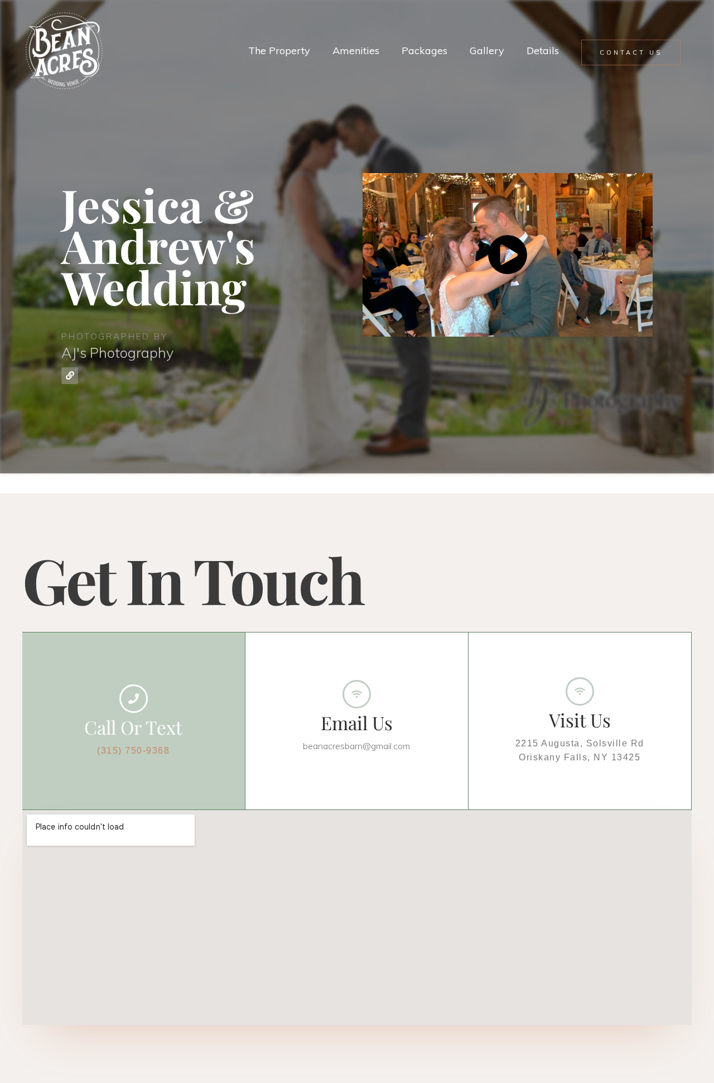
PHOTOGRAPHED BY (114, 336)
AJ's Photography (117, 352)
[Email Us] (356, 694)
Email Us (357, 722)
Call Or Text (133, 727)
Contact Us (631, 52)
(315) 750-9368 (133, 750)
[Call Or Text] (133, 698)
